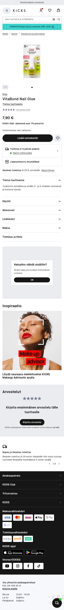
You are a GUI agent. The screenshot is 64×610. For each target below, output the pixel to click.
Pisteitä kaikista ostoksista (32, 2)
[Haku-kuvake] (58, 19)
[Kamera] (53, 19)
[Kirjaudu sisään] (41, 10)
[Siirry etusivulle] (19, 10)
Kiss (4, 94)
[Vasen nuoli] (49, 463)
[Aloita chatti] (57, 603)
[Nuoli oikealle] (59, 463)
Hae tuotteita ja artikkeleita (19, 19)
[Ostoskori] (58, 10)
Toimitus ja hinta (12, 237)
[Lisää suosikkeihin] (58, 138)
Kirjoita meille (9, 588)
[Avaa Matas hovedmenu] (6, 10)
